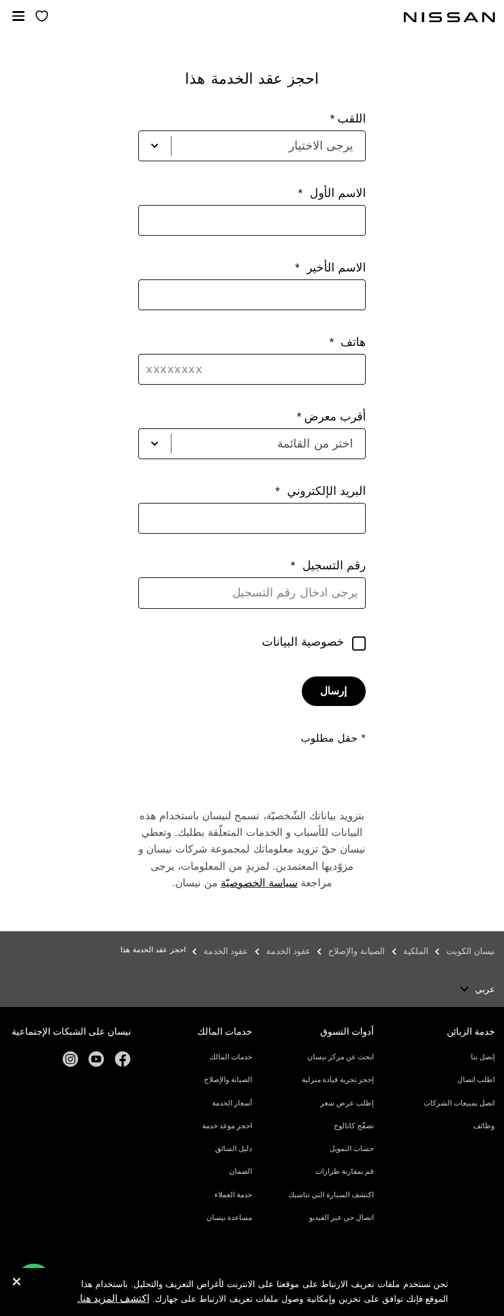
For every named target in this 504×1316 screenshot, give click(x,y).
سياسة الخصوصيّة (259, 883)
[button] (18, 16)
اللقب (351, 118)
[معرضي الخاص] (42, 17)
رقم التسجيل (332, 565)
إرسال (333, 691)
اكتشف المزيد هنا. (113, 1298)
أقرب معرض (335, 416)
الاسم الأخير (334, 267)
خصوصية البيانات (303, 641)
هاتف (351, 341)
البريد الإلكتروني (324, 490)
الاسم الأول (335, 193)
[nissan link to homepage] (449, 17)
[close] (16, 1283)
